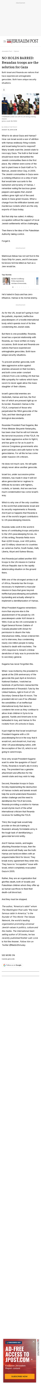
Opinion (16, 51)
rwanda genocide (8, 959)
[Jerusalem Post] (22, 41)
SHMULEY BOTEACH (10, 127)
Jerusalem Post (7, 51)
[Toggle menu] (5, 41)
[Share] (4, 90)
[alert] (19, 1364)
